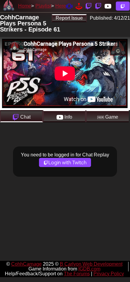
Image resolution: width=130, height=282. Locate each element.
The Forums (77, 273)
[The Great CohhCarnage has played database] (79, 5)
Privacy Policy (108, 273)
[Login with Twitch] (123, 6)
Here (60, 5)
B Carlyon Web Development (91, 264)
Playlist (43, 5)
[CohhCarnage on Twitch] (88, 5)
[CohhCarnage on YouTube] (108, 5)
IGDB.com (89, 268)
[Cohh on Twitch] (98, 5)
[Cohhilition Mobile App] (69, 5)
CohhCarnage (26, 264)
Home (24, 5)
